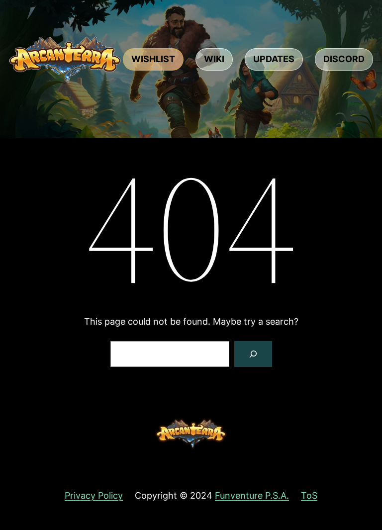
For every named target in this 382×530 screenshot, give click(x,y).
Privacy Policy (94, 495)
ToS (309, 495)
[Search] (253, 354)
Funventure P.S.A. (252, 495)
